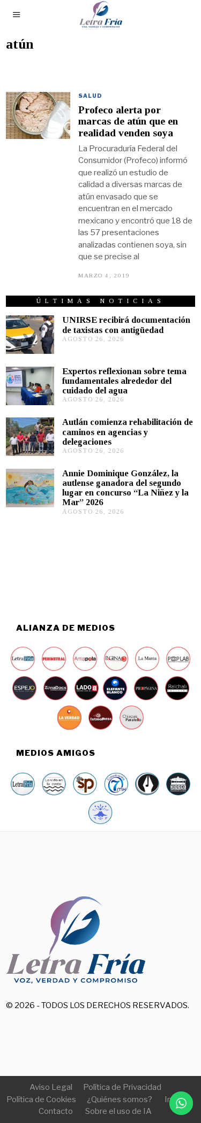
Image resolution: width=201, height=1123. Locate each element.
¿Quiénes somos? (119, 1099)
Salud (90, 95)
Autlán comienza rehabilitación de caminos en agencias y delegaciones (127, 431)
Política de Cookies (41, 1099)
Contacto (56, 1111)
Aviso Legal (50, 1087)
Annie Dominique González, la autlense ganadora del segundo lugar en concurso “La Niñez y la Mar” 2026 (125, 487)
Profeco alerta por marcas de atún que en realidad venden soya (128, 121)
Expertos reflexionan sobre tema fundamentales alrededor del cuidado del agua (124, 381)
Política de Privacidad (122, 1087)
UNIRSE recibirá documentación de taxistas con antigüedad (126, 325)
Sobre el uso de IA (118, 1111)
